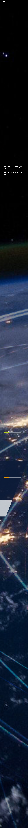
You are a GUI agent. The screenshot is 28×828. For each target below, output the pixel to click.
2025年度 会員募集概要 (9, 431)
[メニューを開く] (25, 2)
